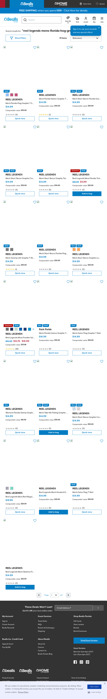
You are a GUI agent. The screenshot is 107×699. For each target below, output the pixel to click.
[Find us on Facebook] (75, 662)
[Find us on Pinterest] (87, 662)
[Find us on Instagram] (81, 662)
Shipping (41, 631)
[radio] (7, 95)
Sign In (5, 621)
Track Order (42, 621)
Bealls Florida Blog (45, 654)
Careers (41, 647)
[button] (94, 692)
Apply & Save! (7, 644)
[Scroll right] (33, 329)
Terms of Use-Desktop (78, 678)
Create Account (8, 624)
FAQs (40, 624)
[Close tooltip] (99, 27)
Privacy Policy (23, 692)
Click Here (69, 10)
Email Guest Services (89, 640)
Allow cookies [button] (94, 687)
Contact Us (42, 651)
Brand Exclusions (80, 631)
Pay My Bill (6, 647)
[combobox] (41, 19)
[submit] (98, 608)
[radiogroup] (12, 95)
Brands (76, 628)
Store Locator (79, 624)
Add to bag (91, 194)
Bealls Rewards (8, 628)
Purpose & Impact (43, 678)
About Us (41, 644)
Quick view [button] (25, 119)
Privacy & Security (8, 678)
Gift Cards (78, 621)
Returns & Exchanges (46, 628)
